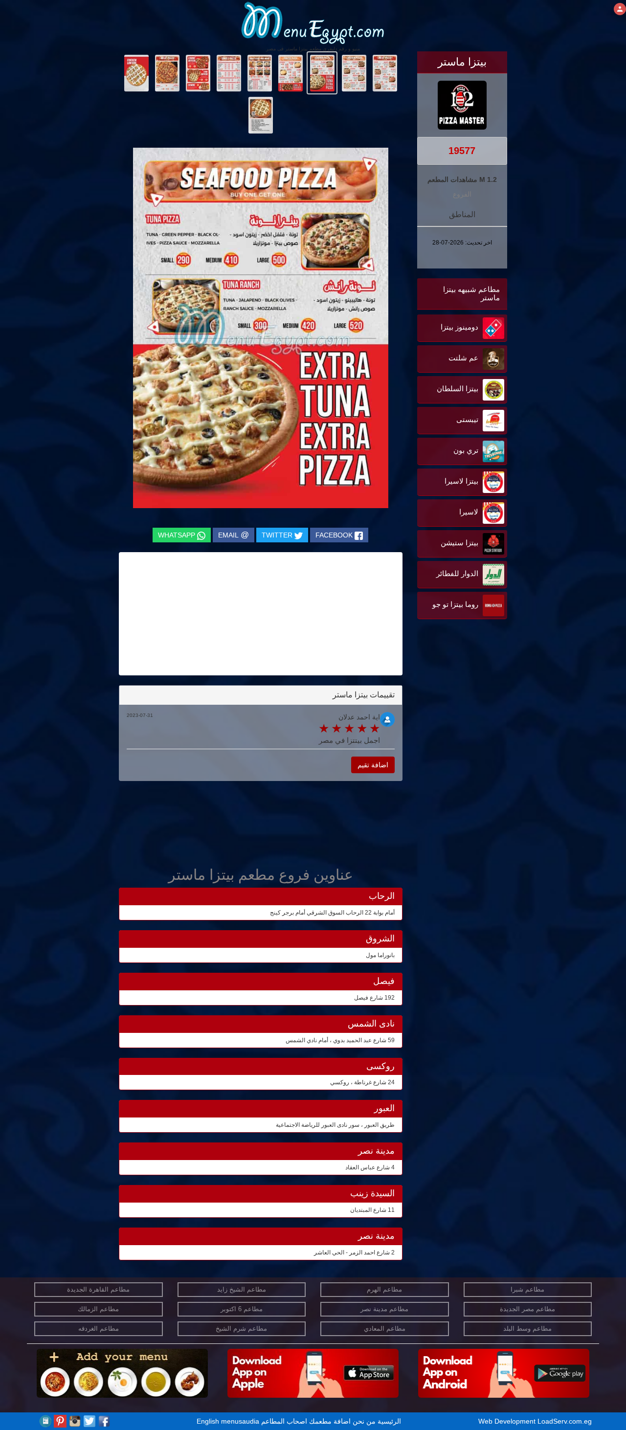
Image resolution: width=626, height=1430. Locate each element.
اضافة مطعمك (330, 1421)
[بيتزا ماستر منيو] (384, 72)
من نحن (364, 1421)
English (208, 1421)
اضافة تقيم (373, 765)
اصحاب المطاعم (284, 1421)
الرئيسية (389, 1421)
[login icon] (620, 9)
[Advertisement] (446, 720)
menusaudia (240, 1421)
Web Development (507, 1421)
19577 (461, 150)
